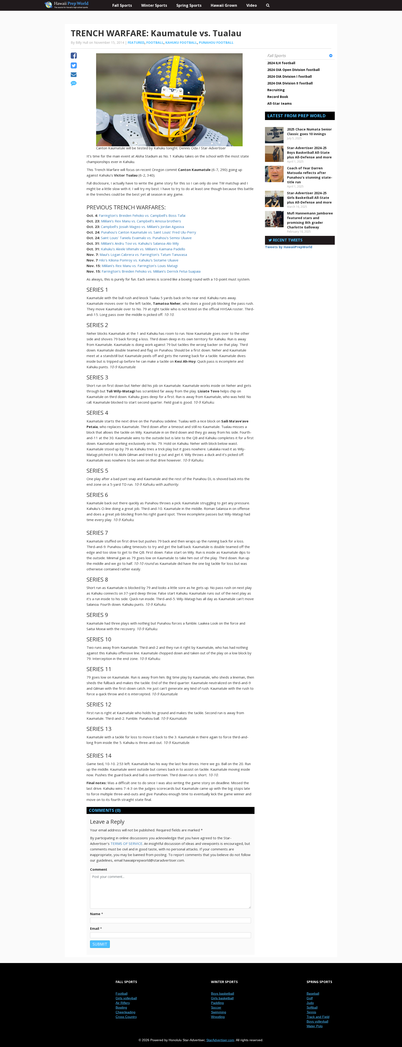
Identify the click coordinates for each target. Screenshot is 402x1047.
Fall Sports (276, 55)
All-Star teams (279, 103)
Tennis (311, 1012)
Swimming (218, 1012)
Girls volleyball (126, 998)
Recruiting (276, 90)
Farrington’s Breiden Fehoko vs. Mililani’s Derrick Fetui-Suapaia (151, 271)
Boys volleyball (317, 1021)
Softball (312, 1007)
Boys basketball (222, 993)
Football (155, 42)
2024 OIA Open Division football (293, 69)
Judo (310, 1003)
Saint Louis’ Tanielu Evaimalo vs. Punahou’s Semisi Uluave (146, 237)
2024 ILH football (281, 63)
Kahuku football (181, 42)
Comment (98, 869)
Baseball (313, 993)
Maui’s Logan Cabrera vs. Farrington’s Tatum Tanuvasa (143, 254)
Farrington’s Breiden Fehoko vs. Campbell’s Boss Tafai (142, 215)
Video (251, 5)
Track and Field (318, 1017)
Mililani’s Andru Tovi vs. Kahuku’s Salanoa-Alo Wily (140, 243)
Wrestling (218, 1017)
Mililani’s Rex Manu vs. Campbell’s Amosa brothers (141, 221)
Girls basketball (222, 998)
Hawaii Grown (224, 5)
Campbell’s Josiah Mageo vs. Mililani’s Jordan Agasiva (142, 226)
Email (94, 928)
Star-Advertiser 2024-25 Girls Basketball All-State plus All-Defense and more (309, 197)
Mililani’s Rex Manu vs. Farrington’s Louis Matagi (140, 265)
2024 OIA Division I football (289, 76)
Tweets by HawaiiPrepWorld (288, 247)
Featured (136, 42)
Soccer (216, 1007)
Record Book (277, 96)
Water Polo (315, 1026)
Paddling (217, 1003)
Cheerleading (125, 1012)
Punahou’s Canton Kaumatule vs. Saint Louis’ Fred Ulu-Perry (148, 232)
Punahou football (216, 42)
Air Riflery (123, 1003)
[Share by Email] (74, 75)
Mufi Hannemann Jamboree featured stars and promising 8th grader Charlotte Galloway (310, 220)
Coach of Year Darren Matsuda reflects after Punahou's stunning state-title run (309, 175)
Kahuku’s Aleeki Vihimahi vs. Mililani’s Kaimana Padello (143, 249)
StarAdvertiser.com (220, 1040)
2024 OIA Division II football (290, 83)
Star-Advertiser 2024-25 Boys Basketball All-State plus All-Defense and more (309, 152)
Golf (310, 998)
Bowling (121, 1007)
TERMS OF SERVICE (126, 843)
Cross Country (126, 1017)
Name (95, 913)
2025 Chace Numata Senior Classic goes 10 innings (309, 131)
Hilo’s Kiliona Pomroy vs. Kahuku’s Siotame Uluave (138, 260)
